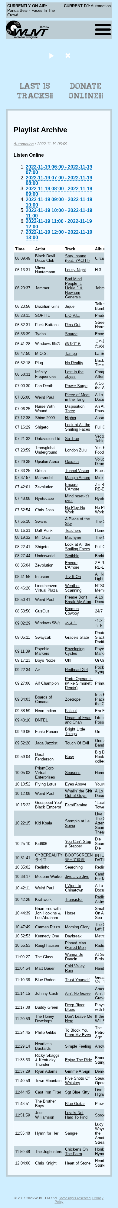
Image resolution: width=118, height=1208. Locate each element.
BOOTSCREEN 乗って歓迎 (79, 857)
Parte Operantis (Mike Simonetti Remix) (79, 683)
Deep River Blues (74, 1007)
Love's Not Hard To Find (76, 1115)
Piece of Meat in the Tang (77, 397)
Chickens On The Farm (76, 1151)
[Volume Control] (68, 55)
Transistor (74, 899)
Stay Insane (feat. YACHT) (77, 258)
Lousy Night (75, 270)
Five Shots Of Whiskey (77, 1080)
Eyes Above (75, 784)
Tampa (71, 353)
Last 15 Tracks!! (35, 91)
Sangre (71, 1133)
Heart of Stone (77, 1163)
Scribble (72, 556)
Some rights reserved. (75, 1198)
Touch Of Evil (77, 743)
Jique (69, 306)
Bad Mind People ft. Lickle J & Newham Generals (74, 288)
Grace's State (77, 637)
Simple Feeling (78, 1046)
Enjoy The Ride (78, 1060)
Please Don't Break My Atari (78, 599)
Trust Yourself (77, 980)
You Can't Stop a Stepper (78, 843)
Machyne (73, 537)
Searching (74, 867)
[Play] (51, 55)
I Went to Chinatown (74, 887)
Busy (69, 756)
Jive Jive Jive (77, 876)
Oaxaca (72, 461)
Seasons (72, 772)
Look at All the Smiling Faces (77, 427)
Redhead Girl (76, 669)
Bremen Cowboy (72, 610)
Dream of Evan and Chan (78, 719)
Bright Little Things (75, 731)
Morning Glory (77, 927)
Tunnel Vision (77, 470)
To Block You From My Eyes (78, 1032)
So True (72, 438)
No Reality (74, 363)
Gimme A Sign (77, 1071)
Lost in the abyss (74, 374)
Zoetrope (72, 699)
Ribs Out (72, 325)
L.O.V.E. (72, 315)
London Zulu (76, 450)
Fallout (71, 710)
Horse (70, 913)
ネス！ (71, 623)
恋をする (73, 343)
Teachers (73, 530)
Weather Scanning (73, 588)
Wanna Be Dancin (74, 956)
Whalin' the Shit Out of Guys (78, 793)
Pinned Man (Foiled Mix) (75, 945)
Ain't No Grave (77, 993)
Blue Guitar (75, 1103)
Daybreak (73, 936)
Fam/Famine (76, 805)
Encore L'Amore (72, 486)
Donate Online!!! (86, 91)
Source (71, 334)
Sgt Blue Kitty (77, 1092)
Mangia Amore (77, 477)
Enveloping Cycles (74, 651)
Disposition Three (74, 408)
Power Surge (76, 386)
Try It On (73, 576)
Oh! (68, 660)
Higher (70, 418)
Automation (24, 144)
